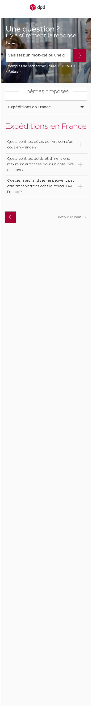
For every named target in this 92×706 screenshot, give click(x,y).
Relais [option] (13, 72)
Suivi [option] (52, 66)
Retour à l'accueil (10, 217)
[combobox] (38, 55)
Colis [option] (68, 66)
